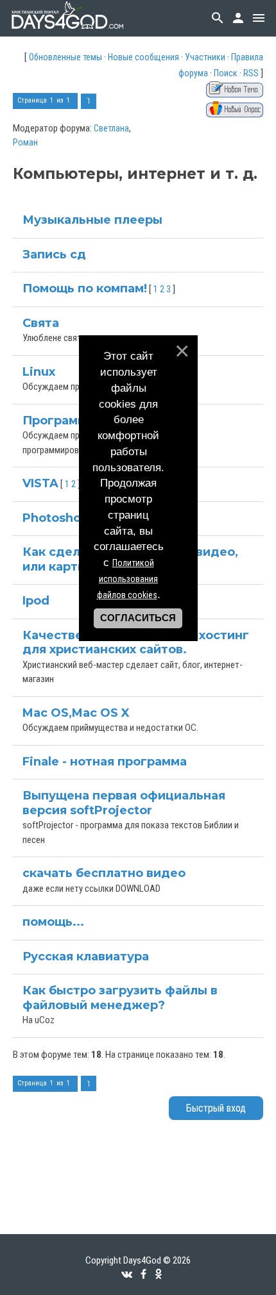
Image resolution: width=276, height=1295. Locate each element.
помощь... (53, 922)
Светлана (111, 128)
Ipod (35, 601)
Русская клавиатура (85, 956)
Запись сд (54, 254)
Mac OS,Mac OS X (76, 713)
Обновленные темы (65, 57)
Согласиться (138, 618)
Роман (25, 142)
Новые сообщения (143, 57)
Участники (205, 57)
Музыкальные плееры (92, 220)
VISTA (40, 483)
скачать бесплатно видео (103, 873)
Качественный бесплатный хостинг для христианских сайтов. (135, 642)
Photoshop (55, 518)
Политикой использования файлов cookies (128, 579)
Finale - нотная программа (104, 762)
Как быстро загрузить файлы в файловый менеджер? (120, 997)
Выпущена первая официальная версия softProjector (123, 803)
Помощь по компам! (84, 288)
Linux (38, 372)
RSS (251, 73)
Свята (40, 323)
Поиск (225, 73)
